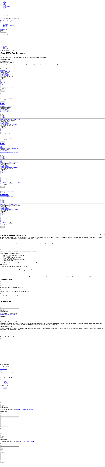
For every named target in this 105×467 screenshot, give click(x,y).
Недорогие (5, 381)
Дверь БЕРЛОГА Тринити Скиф (6, 111)
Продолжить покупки (4, 74)
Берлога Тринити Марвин (5, 86)
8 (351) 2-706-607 (3, 14)
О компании (5, 1)
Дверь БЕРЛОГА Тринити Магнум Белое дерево (9, 209)
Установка (4, 5)
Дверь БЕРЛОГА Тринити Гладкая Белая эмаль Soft (10, 182)
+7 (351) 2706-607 (3, 369)
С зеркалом (5, 382)
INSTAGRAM (9, 20)
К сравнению (2, 81)
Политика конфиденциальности (9, 397)
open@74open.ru (3, 20)
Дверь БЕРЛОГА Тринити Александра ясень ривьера (10, 137)
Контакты (4, 7)
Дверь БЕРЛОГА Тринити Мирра (6, 222)
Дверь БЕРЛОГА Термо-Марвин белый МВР (8, 124)
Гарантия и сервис (6, 6)
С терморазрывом (6, 383)
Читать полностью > (4, 65)
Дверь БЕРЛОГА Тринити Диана (6, 196)
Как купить (5, 2)
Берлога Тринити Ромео (4, 97)
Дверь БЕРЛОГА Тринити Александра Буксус (9, 152)
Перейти (2, 80)
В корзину (2, 79)
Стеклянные (5, 388)
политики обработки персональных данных (8, 314)
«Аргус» (6, 251)
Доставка (4, 4)
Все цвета (1, 147)
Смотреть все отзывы (4, 337)
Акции (4, 8)
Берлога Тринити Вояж (4, 75)
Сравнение (5, 10)
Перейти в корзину (4, 73)
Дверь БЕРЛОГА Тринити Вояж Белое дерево (9, 167)
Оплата (4, 3)
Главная (1, 50)
